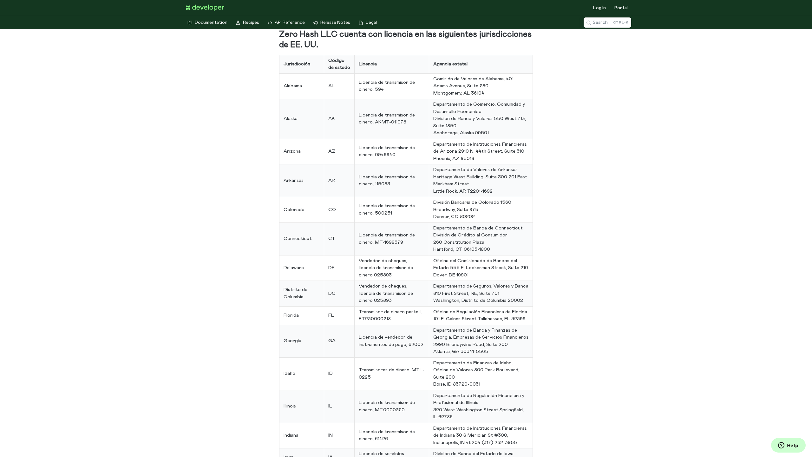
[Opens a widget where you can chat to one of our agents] (788, 446)
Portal (621, 8)
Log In (599, 8)
